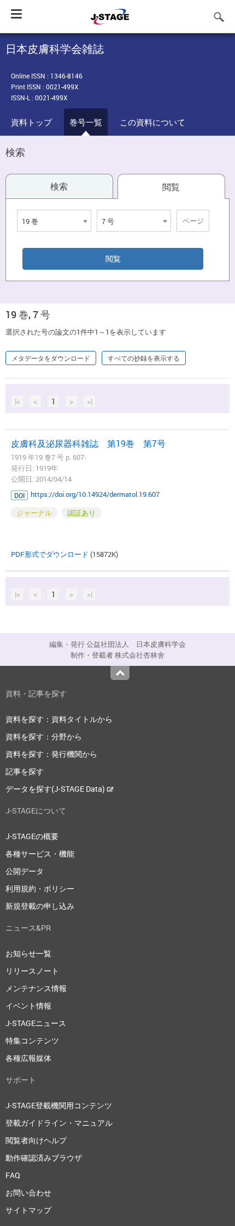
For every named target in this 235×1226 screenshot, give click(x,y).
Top (120, 673)
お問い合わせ (28, 1192)
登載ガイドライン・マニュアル (59, 1123)
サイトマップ (28, 1210)
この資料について (152, 122)
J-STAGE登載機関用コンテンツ (58, 1105)
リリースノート (32, 971)
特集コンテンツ (32, 1040)
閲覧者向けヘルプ (36, 1140)
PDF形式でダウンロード (50, 554)
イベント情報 (28, 1005)
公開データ (24, 871)
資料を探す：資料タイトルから (59, 719)
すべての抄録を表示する (144, 358)
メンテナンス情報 (36, 988)
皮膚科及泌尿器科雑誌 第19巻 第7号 (88, 444)
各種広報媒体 (28, 1058)
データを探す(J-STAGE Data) (56, 789)
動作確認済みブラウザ (43, 1157)
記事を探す (24, 771)
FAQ (12, 1175)
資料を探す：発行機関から (51, 754)
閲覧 (171, 187)
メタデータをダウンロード (50, 358)
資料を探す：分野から (43, 736)
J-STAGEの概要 (31, 836)
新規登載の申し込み (39, 906)
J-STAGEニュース (35, 1023)
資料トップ (31, 122)
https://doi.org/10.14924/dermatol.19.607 (95, 494)
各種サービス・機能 (39, 853)
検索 (59, 186)
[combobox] (54, 221)
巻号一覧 (85, 122)
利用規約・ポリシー (39, 888)
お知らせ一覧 (28, 953)
